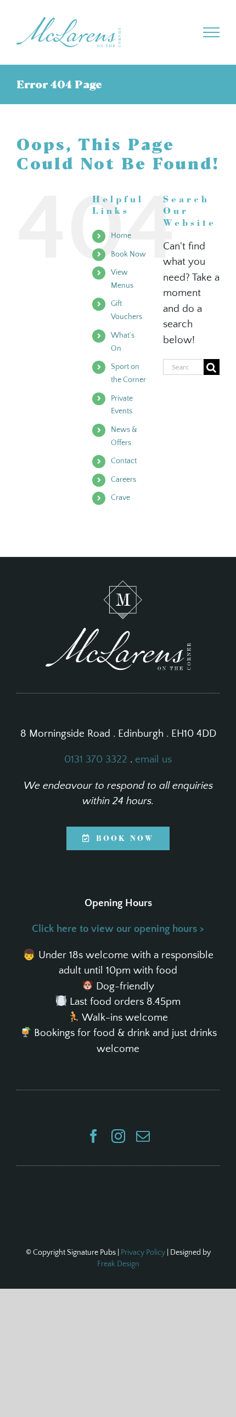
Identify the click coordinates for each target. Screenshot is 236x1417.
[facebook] (93, 1136)
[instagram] (118, 1136)
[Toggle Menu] (211, 32)
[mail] (143, 1136)
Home (121, 235)
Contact (124, 461)
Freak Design (118, 1264)
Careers (123, 479)
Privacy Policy (143, 1252)
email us (153, 759)
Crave (120, 497)
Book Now (128, 254)
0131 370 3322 (95, 759)
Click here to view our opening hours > (118, 929)
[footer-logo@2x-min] (118, 585)
